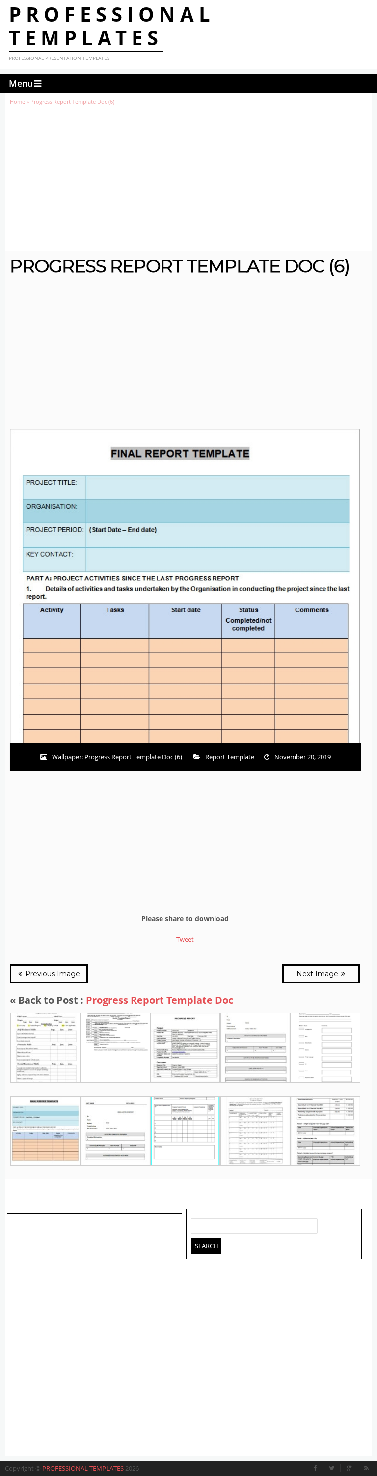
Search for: (198, 1224)
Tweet (185, 939)
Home (17, 101)
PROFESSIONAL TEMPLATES (112, 25)
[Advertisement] (188, 178)
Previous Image (51, 973)
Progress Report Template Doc (159, 1000)
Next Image (318, 973)
